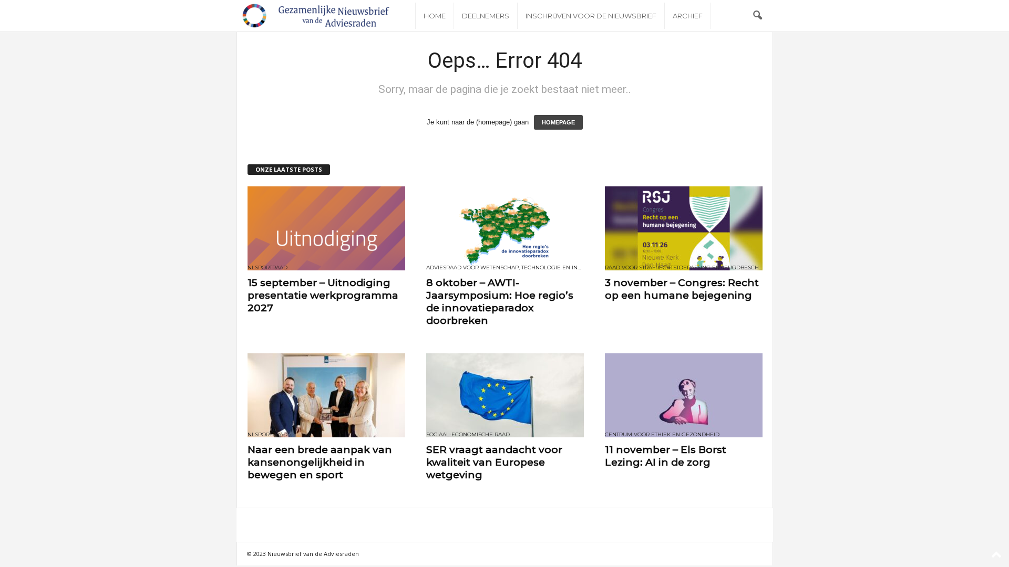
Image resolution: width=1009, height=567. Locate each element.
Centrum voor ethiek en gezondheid (662, 434)
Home (435, 16)
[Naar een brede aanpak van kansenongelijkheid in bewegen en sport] (326, 395)
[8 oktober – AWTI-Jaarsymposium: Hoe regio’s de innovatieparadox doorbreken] (505, 228)
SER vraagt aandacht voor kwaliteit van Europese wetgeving (494, 462)
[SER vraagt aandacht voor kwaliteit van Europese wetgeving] (505, 395)
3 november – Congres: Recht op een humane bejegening (682, 289)
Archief (688, 16)
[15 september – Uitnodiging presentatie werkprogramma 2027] (326, 228)
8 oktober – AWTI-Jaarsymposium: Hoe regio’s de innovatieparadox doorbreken (499, 302)
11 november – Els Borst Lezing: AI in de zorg (665, 456)
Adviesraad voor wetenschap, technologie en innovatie (505, 267)
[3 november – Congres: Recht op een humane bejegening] (684, 228)
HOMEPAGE (558, 122)
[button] (757, 15)
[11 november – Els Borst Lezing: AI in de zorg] (684, 395)
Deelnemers (485, 16)
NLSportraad (267, 267)
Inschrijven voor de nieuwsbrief (591, 16)
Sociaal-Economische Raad (468, 434)
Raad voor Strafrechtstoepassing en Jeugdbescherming (684, 267)
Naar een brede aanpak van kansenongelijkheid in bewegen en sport (320, 462)
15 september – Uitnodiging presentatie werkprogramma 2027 (323, 295)
